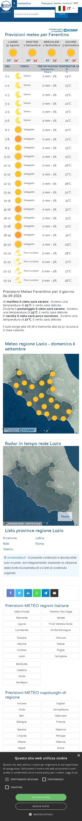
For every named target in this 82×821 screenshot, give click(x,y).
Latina (40, 538)
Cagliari (60, 703)
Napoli (22, 747)
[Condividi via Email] (54, 593)
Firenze (60, 721)
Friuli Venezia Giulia (60, 623)
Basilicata (21, 663)
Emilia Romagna (61, 630)
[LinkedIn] (28, 593)
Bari (21, 715)
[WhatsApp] (37, 593)
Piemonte (21, 617)
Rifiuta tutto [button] (41, 806)
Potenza (60, 741)
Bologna (22, 721)
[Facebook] (11, 593)
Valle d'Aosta (21, 611)
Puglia (60, 650)
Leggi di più (71, 772)
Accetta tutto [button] (41, 797)
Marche (21, 643)
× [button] (78, 755)
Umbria (21, 650)
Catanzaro (61, 715)
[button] (41, 814)
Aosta (22, 709)
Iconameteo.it (16, 557)
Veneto (61, 617)
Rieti (6, 543)
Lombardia (21, 630)
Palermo (61, 729)
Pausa (65, 516)
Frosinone (10, 538)
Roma (40, 543)
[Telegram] (46, 593)
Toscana (21, 637)
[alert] (41, 786)
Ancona (21, 703)
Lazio (22, 656)
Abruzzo (61, 637)
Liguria (22, 623)
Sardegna (21, 682)
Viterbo (8, 549)
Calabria (22, 670)
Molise (60, 643)
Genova (21, 729)
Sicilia (21, 676)
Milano (22, 741)
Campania (61, 656)
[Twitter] (19, 593)
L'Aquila (21, 735)
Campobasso (60, 709)
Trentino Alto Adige (61, 611)
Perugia (60, 735)
